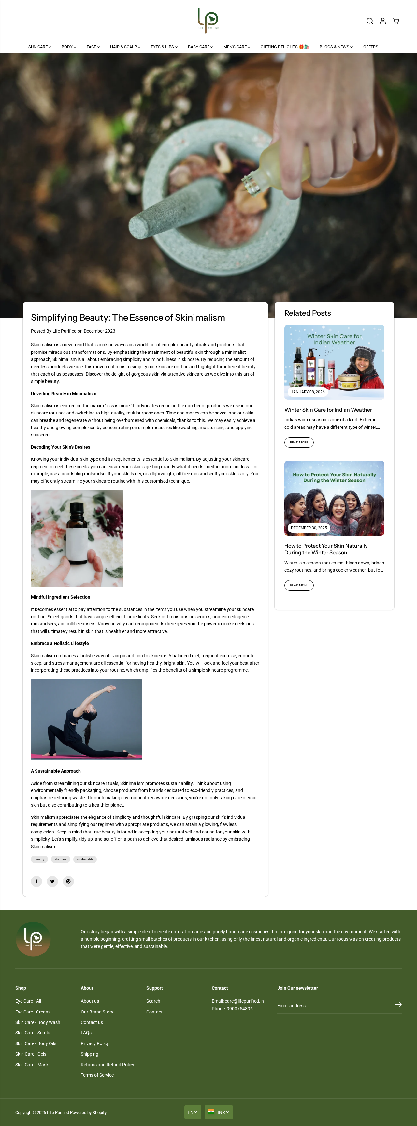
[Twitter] (52, 881)
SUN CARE (38, 46)
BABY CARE (199, 46)
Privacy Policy (95, 1043)
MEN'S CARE (235, 46)
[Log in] (383, 21)
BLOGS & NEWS (335, 46)
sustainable (85, 859)
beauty (39, 859)
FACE (92, 46)
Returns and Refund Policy (107, 1064)
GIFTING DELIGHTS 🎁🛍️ (285, 46)
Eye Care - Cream (32, 1011)
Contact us (92, 1022)
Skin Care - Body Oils (35, 1043)
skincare (60, 859)
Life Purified (58, 1112)
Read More (299, 442)
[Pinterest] (68, 881)
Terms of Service (97, 1075)
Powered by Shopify (88, 1112)
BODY (68, 46)
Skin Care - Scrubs (33, 1032)
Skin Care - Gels (30, 1054)
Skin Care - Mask (32, 1064)
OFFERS (370, 46)
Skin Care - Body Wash (37, 1022)
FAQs (86, 1032)
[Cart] (396, 21)
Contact (154, 1011)
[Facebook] (36, 881)
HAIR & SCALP (124, 46)
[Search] (370, 21)
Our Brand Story (97, 1011)
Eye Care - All (28, 1001)
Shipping (89, 1054)
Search (153, 1001)
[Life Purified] (208, 20)
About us (90, 1001)
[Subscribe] (398, 1006)
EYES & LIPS (163, 46)
